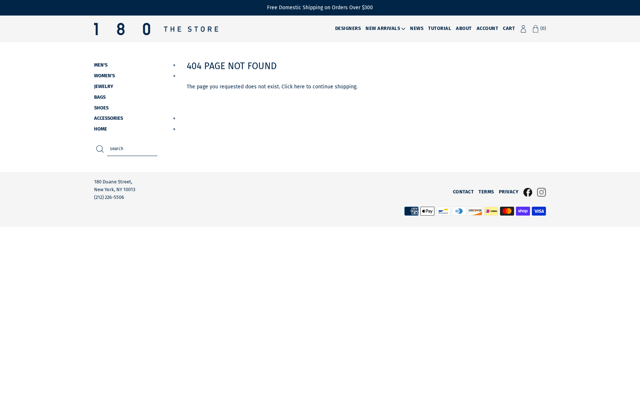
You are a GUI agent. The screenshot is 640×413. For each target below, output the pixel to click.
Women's (135, 75)
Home (135, 129)
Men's (135, 65)
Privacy (509, 191)
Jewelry (103, 86)
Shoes (101, 108)
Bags (100, 97)
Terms (486, 191)
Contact (463, 191)
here (299, 87)
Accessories (135, 118)
